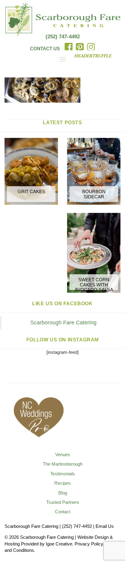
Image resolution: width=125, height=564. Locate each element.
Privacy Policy (89, 543)
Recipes (62, 483)
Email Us (105, 526)
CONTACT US (45, 48)
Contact (62, 511)
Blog (62, 492)
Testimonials (62, 473)
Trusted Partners (62, 502)
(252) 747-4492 (63, 36)
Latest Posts (62, 122)
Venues (62, 454)
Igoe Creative (59, 543)
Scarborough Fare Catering (63, 323)
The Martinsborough (63, 464)
